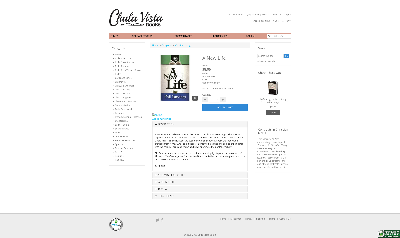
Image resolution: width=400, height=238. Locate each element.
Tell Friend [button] (166, 196)
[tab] (200, 124)
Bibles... (118, 73)
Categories (166, 45)
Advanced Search (266, 61)
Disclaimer (235, 218)
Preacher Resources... (126, 140)
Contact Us (285, 218)
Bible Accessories (141, 36)
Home (155, 45)
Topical (250, 36)
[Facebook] (162, 220)
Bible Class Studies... (125, 62)
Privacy (248, 218)
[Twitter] (157, 220)
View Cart (277, 14)
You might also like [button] (171, 175)
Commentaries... (123, 105)
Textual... (119, 155)
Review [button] (162, 189)
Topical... (119, 159)
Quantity (206, 94)
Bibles (114, 36)
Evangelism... (121, 120)
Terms (272, 218)
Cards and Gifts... (123, 77)
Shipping (260, 218)
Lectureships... (122, 128)
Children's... (120, 81)
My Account (253, 14)
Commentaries (183, 36)
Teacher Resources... (125, 148)
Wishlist (266, 14)
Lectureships (220, 36)
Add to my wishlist (161, 118)
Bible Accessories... (124, 58)
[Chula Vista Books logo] (153, 17)
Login (287, 14)
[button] (259, 98)
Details (273, 112)
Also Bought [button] (167, 182)
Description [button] (166, 124)
